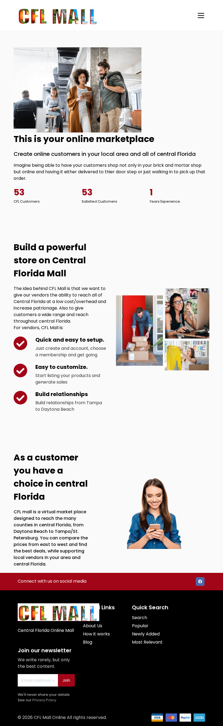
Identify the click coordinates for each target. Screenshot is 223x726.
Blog (87, 642)
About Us (92, 626)
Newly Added (146, 634)
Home (89, 617)
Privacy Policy (44, 700)
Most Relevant (147, 642)
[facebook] (200, 581)
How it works (96, 634)
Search (139, 617)
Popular (140, 626)
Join (66, 680)
